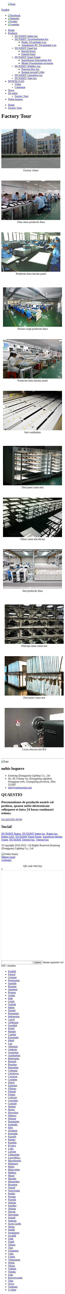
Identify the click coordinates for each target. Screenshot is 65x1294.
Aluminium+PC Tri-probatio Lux (38, 45)
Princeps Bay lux (30, 69)
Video (18, 84)
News (11, 90)
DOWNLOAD (16, 81)
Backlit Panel (28, 51)
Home (11, 30)
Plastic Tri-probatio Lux (33, 42)
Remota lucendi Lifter (32, 72)
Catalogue (20, 87)
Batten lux (51, 833)
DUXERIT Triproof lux (22, 839)
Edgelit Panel (28, 54)
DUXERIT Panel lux (26, 48)
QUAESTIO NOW (11, 819)
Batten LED (7, 836)
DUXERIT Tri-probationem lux (31, 39)
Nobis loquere (15, 99)
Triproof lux (42, 839)
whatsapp (6, 860)
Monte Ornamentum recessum (37, 63)
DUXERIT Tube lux (26, 78)
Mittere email (8, 857)
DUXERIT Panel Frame (27, 57)
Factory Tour (21, 96)
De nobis (13, 93)
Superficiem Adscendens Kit (36, 60)
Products (12, 33)
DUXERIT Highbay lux (27, 66)
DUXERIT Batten (11, 833)
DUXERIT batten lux (26, 36)
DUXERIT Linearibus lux (28, 75)
